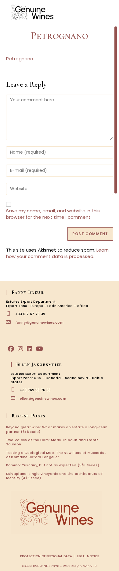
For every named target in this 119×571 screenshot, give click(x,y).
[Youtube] (39, 349)
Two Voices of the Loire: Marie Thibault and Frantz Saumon (52, 442)
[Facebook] (11, 349)
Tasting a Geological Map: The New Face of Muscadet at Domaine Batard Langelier (56, 454)
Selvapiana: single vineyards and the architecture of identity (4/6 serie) (54, 475)
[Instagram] (20, 349)
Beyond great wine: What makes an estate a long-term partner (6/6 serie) (57, 429)
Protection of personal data (46, 556)
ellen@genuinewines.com (43, 398)
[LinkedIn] (29, 349)
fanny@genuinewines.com (39, 322)
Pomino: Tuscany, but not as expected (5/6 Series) (52, 465)
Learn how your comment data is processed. (57, 253)
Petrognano (19, 58)
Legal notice (88, 556)
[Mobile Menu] (110, 12)
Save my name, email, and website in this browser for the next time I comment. (53, 213)
